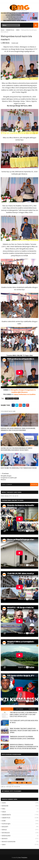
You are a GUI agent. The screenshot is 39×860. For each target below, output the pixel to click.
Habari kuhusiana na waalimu (25, 394)
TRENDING (7, 709)
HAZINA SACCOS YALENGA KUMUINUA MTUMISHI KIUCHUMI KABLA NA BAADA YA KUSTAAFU (16, 449)
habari (4, 812)
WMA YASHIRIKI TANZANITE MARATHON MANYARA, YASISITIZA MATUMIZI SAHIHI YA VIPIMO (24, 730)
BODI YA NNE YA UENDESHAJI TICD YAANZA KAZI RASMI (19, 468)
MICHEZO (5, 838)
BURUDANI (5, 806)
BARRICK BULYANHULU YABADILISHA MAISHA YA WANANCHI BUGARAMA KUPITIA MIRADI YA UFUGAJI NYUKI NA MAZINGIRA (24, 746)
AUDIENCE (32, 709)
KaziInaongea (6, 823)
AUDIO (4, 803)
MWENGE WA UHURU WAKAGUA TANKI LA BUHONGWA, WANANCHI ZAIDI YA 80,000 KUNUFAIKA (18, 429)
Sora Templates (22, 857)
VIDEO (18, 30)
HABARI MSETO (6, 815)
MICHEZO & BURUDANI (8, 841)
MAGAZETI (5, 827)
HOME (4, 821)
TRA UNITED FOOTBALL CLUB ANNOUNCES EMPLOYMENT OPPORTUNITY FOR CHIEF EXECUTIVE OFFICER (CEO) (23, 714)
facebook (34, 484)
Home (2, 30)
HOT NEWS (19, 709)
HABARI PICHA (10, 30)
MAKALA (4, 830)
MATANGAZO (6, 833)
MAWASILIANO (6, 836)
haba (3, 809)
